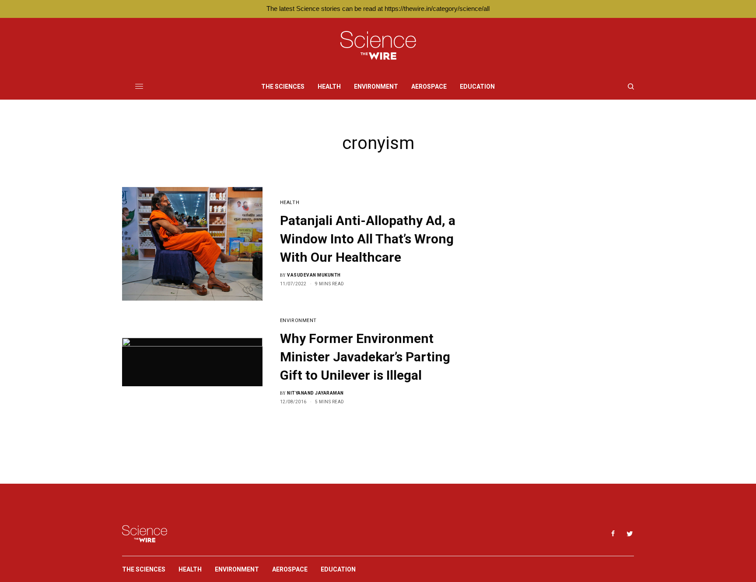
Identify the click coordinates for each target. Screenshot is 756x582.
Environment (298, 320)
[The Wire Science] (378, 45)
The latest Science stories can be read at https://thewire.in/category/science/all (378, 8)
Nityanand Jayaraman (315, 393)
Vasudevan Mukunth (314, 275)
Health (289, 202)
